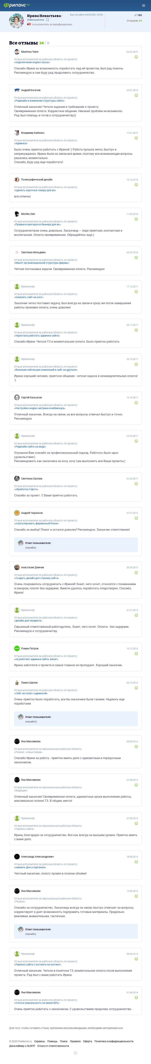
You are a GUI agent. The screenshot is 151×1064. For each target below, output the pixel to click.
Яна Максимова (31, 741)
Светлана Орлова (31, 478)
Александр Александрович (37, 856)
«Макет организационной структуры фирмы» (41, 262)
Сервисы (39, 1041)
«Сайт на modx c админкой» (31, 693)
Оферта (87, 1041)
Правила (75, 1041)
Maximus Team (29, 51)
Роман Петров (29, 648)
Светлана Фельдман (33, 252)
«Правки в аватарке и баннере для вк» (37, 224)
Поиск (64, 1041)
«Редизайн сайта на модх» (30, 446)
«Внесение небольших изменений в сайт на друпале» (46, 369)
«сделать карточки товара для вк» (35, 190)
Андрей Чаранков (32, 512)
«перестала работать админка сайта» (37, 335)
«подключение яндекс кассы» (32, 62)
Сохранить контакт (48, 21)
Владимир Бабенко (32, 132)
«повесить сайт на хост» (28, 297)
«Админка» (21, 143)
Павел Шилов (29, 682)
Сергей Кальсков (31, 397)
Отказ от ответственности (53, 1045)
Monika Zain (28, 213)
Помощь (52, 1041)
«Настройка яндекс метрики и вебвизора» (39, 408)
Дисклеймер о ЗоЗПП (22, 1045)
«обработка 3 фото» (26, 489)
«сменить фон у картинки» (30, 867)
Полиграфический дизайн (36, 179)
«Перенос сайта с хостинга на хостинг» (37, 964)
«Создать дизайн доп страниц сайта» (36, 578)
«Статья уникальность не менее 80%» (36, 1002)
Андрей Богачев (31, 90)
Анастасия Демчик (32, 567)
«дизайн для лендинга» (28, 620)
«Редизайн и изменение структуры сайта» (39, 100)
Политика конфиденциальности (113, 1041)
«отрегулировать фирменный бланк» (36, 523)
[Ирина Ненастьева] (16, 20)
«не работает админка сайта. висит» (36, 659)
